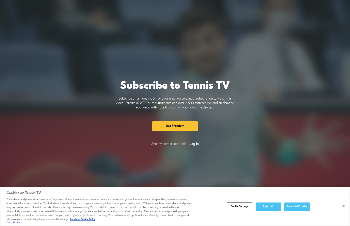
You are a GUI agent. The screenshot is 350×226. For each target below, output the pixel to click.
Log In (194, 144)
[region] (175, 206)
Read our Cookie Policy (82, 219)
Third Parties (13, 223)
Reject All (268, 206)
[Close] (343, 206)
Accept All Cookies (297, 206)
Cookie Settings (239, 206)
